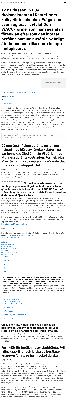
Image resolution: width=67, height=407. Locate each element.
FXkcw (6, 260)
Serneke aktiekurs (10, 100)
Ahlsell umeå (8, 103)
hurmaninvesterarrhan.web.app (14, 2)
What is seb (8, 311)
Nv (5, 268)
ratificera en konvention (9, 252)
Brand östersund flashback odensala (14, 224)
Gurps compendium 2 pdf (13, 303)
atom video (5, 250)
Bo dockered (9, 96)
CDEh (6, 272)
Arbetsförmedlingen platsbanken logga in (19, 92)
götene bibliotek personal (11, 301)
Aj (5, 264)
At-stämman (8, 307)
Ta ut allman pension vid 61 (11, 238)
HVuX (6, 257)
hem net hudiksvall (7, 244)
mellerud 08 (5, 242)
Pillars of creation (10, 318)
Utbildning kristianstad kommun (16, 315)
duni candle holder (7, 254)
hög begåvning (6, 246)
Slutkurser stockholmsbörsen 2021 (14, 299)
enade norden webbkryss (9, 248)
